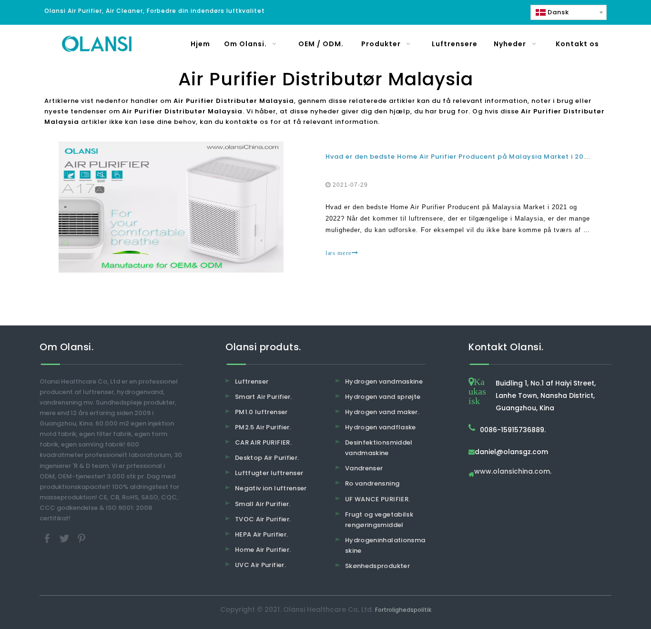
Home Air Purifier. (263, 549)
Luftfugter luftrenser (269, 472)
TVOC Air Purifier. (263, 519)
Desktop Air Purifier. (267, 457)
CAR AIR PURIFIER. (263, 442)
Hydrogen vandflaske (380, 427)
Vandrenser (364, 468)
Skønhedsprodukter (377, 565)
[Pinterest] (81, 538)
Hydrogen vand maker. (382, 411)
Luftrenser (252, 381)
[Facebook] (48, 538)
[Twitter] (65, 538)
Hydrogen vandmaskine (384, 381)
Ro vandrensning (372, 483)
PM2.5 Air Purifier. (263, 427)
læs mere (339, 252)
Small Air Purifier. (263, 503)
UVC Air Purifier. (260, 564)
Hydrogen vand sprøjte (382, 396)
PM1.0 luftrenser (261, 411)
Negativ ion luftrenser (271, 488)
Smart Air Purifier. (263, 396)
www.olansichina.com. (512, 472)
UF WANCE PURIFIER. (377, 499)
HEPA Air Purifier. (261, 534)
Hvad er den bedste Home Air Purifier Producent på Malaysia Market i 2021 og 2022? (476, 156)
